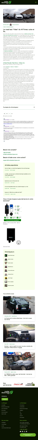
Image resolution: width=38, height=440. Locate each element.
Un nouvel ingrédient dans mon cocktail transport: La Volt (16, 186)
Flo (20, 412)
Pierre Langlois (10, 281)
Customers (8, 66)
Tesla (21, 414)
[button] (35, 2)
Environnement (5, 412)
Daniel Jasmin (10, 262)
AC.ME (3, 426)
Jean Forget (12, 182)
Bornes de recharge (5, 406)
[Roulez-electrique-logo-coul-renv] (6, 2)
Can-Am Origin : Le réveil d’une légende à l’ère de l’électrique (17, 168)
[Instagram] (24, 431)
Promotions (22, 405)
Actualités (3, 405)
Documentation (5, 408)
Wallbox (21, 410)
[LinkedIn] (26, 431)
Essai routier (4, 414)
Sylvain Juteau (13, 194)
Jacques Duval (10, 274)
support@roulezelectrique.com (11, 160)
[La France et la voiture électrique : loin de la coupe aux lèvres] (19, 309)
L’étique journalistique (8, 51)
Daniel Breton (10, 266)
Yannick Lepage (12, 170)
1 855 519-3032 (7, 152)
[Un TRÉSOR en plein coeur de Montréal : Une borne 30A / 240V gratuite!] (19, 364)
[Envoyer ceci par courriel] (4, 113)
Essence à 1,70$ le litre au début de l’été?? (13, 192)
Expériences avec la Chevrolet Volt (12, 180)
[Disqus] (19, 130)
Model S (16, 66)
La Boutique (4, 424)
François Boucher (15, 24)
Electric (12, 66)
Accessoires (22, 406)
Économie (3, 410)
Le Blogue (3, 422)
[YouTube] (20, 431)
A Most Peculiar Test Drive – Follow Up (14, 63)
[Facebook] (22, 431)
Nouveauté (22, 417)
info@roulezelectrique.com (10, 154)
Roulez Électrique (11, 255)
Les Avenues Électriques (6, 427)
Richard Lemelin (11, 285)
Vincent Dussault (13, 188)
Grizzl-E (21, 415)
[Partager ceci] (7, 113)
